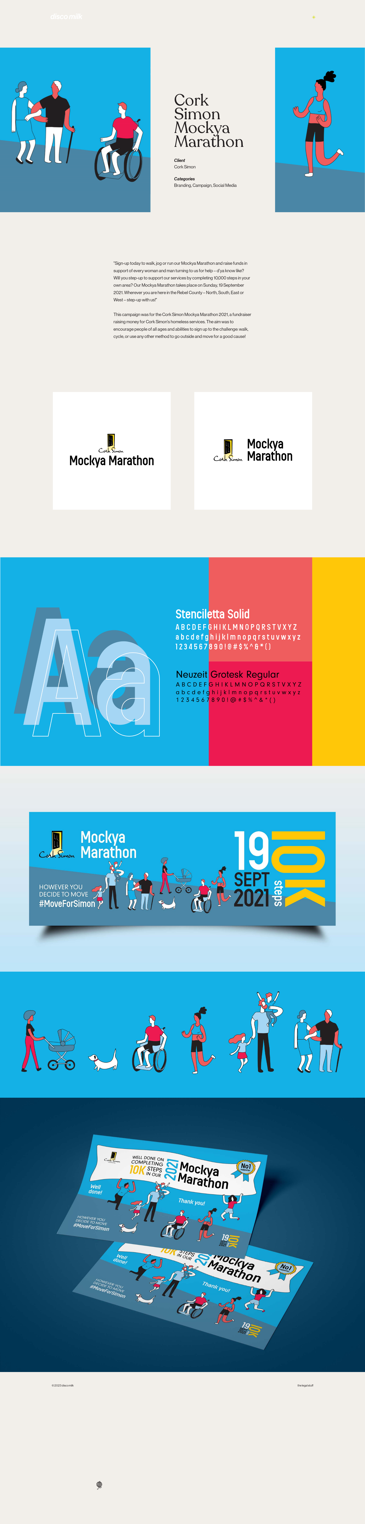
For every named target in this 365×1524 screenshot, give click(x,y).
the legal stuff (305, 1385)
